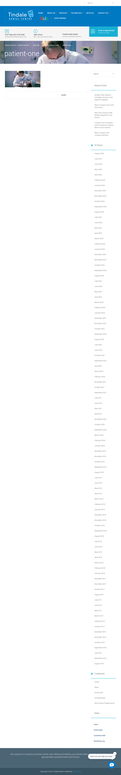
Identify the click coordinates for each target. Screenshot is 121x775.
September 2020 (101, 430)
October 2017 (100, 589)
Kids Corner (44, 18)
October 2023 (100, 329)
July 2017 (98, 600)
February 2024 (100, 307)
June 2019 (98, 483)
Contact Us (103, 13)
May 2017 (98, 610)
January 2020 (100, 446)
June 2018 (98, 547)
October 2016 (100, 642)
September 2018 (101, 531)
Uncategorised (100, 698)
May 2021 (98, 408)
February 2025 (100, 244)
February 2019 (100, 504)
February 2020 (100, 440)
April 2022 (98, 366)
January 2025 (100, 249)
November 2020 (100, 419)
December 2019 (100, 451)
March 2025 (99, 238)
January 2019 (100, 509)
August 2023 (99, 339)
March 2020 (99, 435)
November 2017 (100, 584)
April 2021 (98, 414)
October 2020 (100, 424)
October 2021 (100, 387)
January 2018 (100, 573)
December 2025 (100, 191)
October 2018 (100, 525)
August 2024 (99, 276)
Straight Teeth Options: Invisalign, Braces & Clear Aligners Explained (104, 97)
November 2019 (100, 456)
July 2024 (98, 281)
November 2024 (100, 260)
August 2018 (99, 536)
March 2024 (99, 302)
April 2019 (98, 494)
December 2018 (100, 515)
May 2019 (98, 488)
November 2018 (100, 520)
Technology (76, 13)
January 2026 (100, 185)
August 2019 (99, 472)
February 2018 (100, 568)
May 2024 (98, 292)
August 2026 (99, 153)
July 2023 (98, 345)
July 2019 (98, 478)
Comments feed (99, 735)
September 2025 (101, 207)
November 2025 (100, 196)
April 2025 (98, 233)
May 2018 (98, 552)
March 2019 (99, 499)
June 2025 (98, 223)
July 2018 (98, 541)
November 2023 (100, 323)
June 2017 (98, 605)
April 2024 (98, 297)
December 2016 (100, 632)
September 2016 (101, 648)
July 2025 (98, 217)
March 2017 (99, 616)
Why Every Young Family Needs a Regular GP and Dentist (103, 115)
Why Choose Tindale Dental (104, 703)
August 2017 (99, 595)
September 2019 (101, 467)
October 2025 (100, 201)
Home (40, 13)
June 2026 (98, 164)
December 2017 (100, 579)
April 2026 (98, 175)
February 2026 (100, 180)
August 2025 (99, 212)
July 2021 (98, 398)
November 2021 (100, 382)
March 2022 (99, 371)
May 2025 (98, 228)
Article (97, 682)
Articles (90, 13)
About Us (51, 13)
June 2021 (98, 403)
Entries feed (98, 730)
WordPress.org (99, 741)
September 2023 (101, 334)
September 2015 (101, 658)
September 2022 (101, 361)
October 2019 (100, 462)
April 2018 (98, 557)
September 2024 (101, 270)
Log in (96, 724)
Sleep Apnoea (60, 18)
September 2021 (101, 393)
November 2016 (100, 637)
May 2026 (98, 169)
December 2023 (100, 318)
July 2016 (98, 653)
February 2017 (100, 621)
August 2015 (99, 664)
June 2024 (98, 286)
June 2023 (98, 350)
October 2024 (100, 265)
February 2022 (100, 377)
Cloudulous (77, 771)
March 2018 (99, 563)
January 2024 (100, 313)
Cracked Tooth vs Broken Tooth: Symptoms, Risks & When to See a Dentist (104, 125)
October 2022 (100, 355)
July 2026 (98, 159)
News (97, 687)
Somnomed (99, 692)
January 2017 (100, 626)
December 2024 (100, 254)
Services (63, 13)
